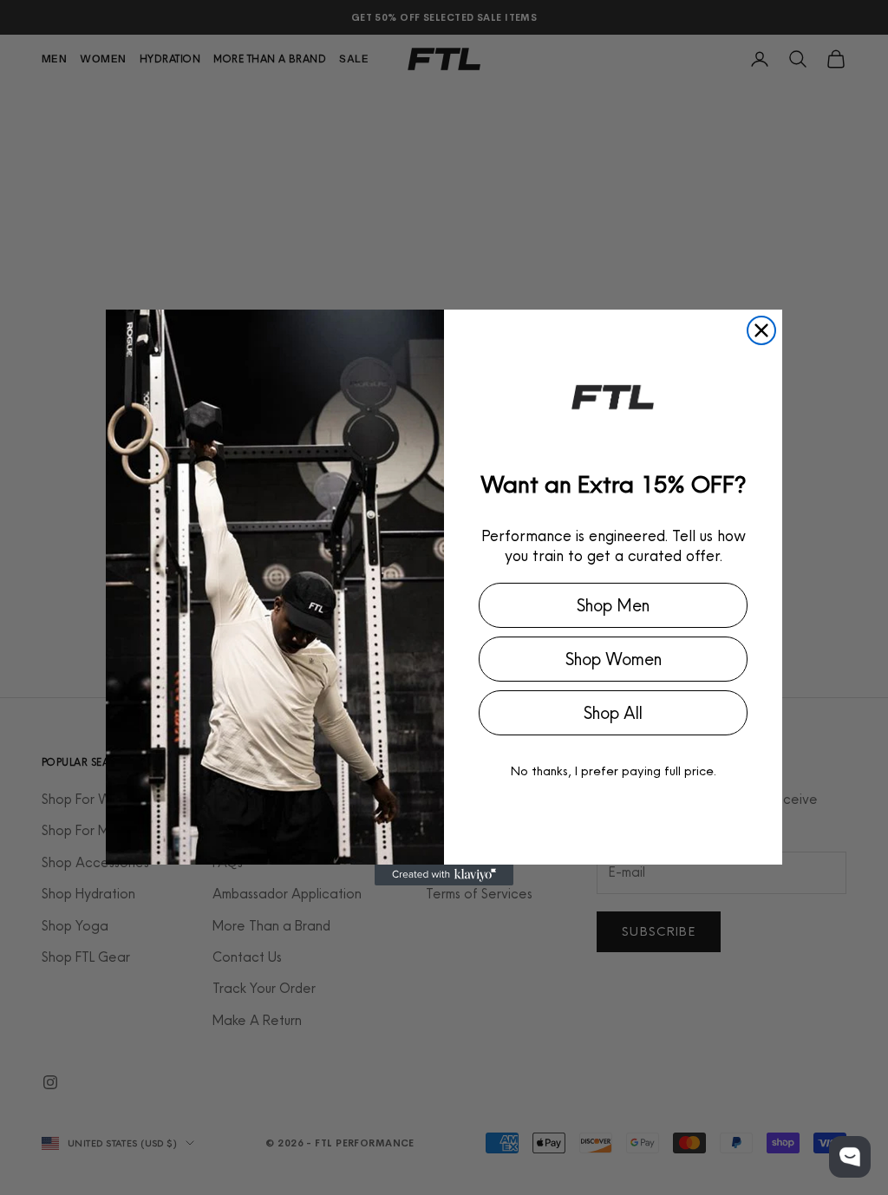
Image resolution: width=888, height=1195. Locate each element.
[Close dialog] (761, 330)
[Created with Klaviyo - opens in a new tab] (444, 875)
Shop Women (613, 659)
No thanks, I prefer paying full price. (613, 770)
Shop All (613, 713)
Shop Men (613, 605)
